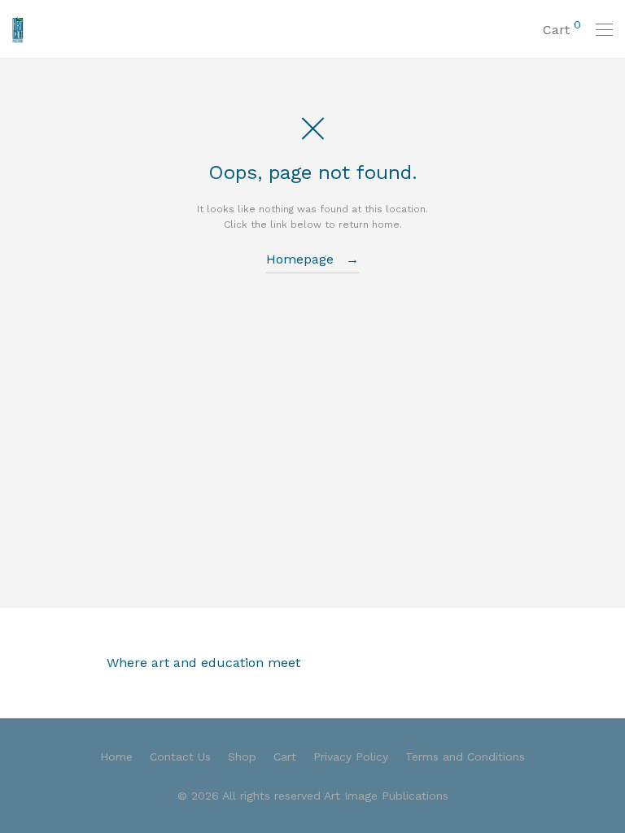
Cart (284, 756)
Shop (242, 756)
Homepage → (312, 259)
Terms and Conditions (465, 756)
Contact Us (180, 756)
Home (116, 756)
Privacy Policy (350, 756)
